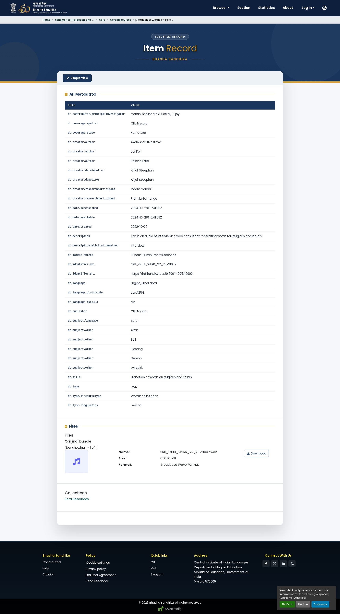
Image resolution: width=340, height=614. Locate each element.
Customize (320, 604)
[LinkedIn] (283, 563)
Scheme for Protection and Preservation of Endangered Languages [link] (74, 20)
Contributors (51, 562)
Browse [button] (219, 7)
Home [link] (46, 20)
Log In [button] (307, 7)
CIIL (153, 562)
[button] (325, 8)
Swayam (157, 574)
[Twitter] (274, 563)
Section (243, 7)
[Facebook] (266, 563)
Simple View (79, 78)
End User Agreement (101, 575)
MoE (153, 568)
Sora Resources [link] (120, 20)
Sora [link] (102, 20)
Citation (48, 574)
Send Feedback (97, 581)
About (288, 7)
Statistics (266, 7)
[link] (256, 453)
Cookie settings (98, 562)
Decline (303, 604)
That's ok (287, 604)
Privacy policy (96, 569)
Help (45, 568)
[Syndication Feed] (292, 563)
